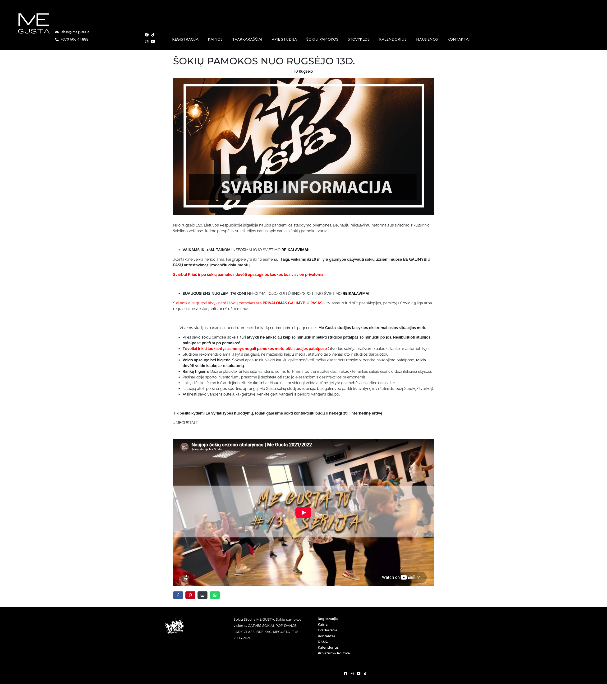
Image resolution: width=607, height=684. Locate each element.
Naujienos (427, 40)
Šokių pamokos (322, 40)
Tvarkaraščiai (247, 40)
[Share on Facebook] (178, 595)
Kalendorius (393, 40)
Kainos (215, 40)
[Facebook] (147, 35)
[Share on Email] (202, 595)
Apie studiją (284, 40)
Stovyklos (359, 40)
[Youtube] (153, 41)
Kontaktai (458, 40)
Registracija (185, 40)
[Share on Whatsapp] (215, 595)
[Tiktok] (153, 35)
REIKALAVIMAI (294, 250)
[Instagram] (147, 41)
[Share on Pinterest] (190, 595)
